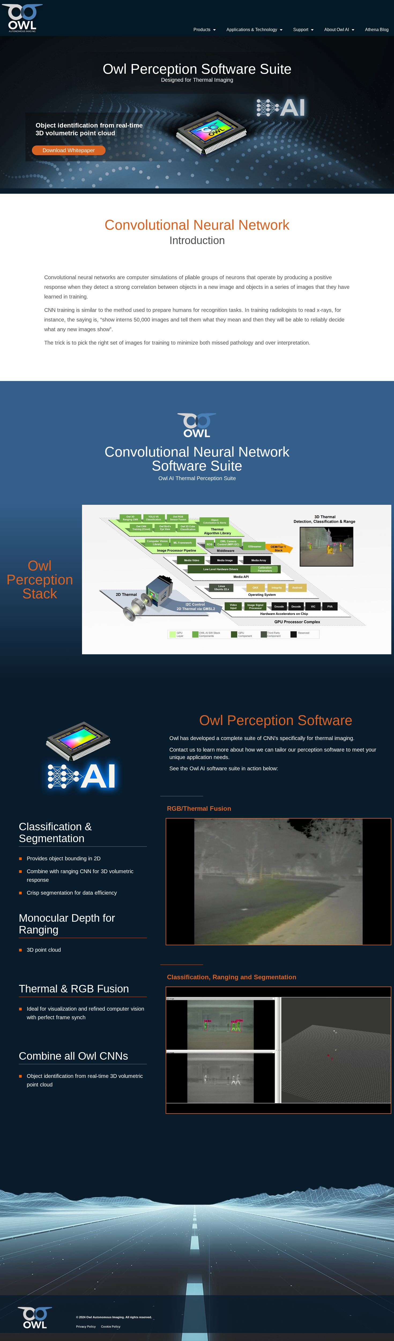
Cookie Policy (110, 1326)
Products (202, 29)
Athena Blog (377, 29)
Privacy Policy (86, 1326)
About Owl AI (336, 29)
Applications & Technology (251, 29)
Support (300, 29)
